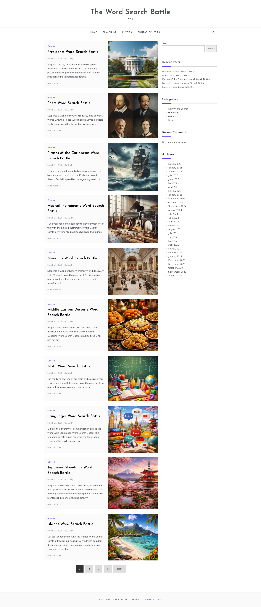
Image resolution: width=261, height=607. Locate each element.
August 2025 (175, 171)
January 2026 (175, 167)
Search (166, 43)
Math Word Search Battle (69, 366)
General (51, 46)
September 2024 (177, 206)
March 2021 (174, 248)
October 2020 (175, 267)
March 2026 (174, 163)
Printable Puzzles (149, 32)
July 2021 (173, 233)
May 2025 (173, 183)
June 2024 (173, 217)
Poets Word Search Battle (68, 103)
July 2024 (173, 213)
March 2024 (174, 225)
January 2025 (175, 194)
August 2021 (175, 229)
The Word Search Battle (131, 12)
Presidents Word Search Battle (73, 52)
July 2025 (173, 175)
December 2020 (176, 260)
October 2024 (175, 202)
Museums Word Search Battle (72, 258)
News (171, 120)
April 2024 (173, 221)
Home (93, 32)
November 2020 (176, 264)
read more (53, 83)
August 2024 (175, 210)
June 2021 (173, 237)
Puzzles (127, 32)
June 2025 (173, 179)
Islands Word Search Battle (70, 524)
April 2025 (173, 187)
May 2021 (173, 241)
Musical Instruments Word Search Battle (183, 83)
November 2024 (176, 198)
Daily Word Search (178, 108)
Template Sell (154, 600)
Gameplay (173, 112)
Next (119, 568)
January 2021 (175, 256)
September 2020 (177, 271)
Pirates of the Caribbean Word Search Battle (186, 79)
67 (107, 568)
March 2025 (174, 190)
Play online (109, 32)
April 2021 (173, 244)
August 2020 (175, 275)
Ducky (70, 58)
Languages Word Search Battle (74, 416)
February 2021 (176, 252)
